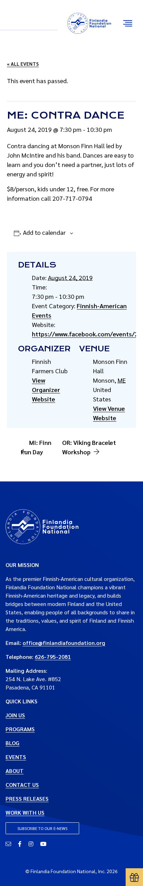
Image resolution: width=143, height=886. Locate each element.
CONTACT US (22, 784)
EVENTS (16, 756)
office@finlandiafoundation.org (64, 642)
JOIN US (15, 715)
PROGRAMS (20, 729)
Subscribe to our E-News (42, 828)
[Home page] (42, 525)
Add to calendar (44, 232)
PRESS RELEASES (27, 798)
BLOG (12, 743)
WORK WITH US (25, 812)
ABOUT (15, 770)
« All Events (23, 64)
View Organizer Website (46, 389)
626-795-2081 (53, 656)
